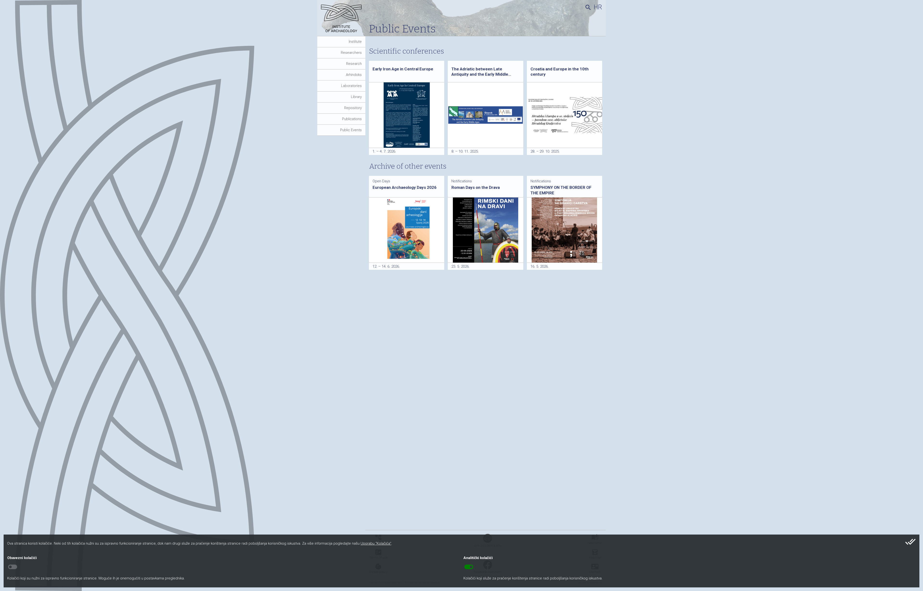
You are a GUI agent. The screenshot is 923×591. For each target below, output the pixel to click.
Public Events (351, 130)
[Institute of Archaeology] (343, 20)
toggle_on (468, 567)
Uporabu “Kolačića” (376, 543)
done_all (910, 541)
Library (356, 97)
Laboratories (351, 86)
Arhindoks (354, 75)
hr (598, 7)
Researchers (351, 52)
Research (354, 64)
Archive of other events (407, 166)
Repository (353, 108)
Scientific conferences (406, 51)
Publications (352, 119)
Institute (355, 41)
